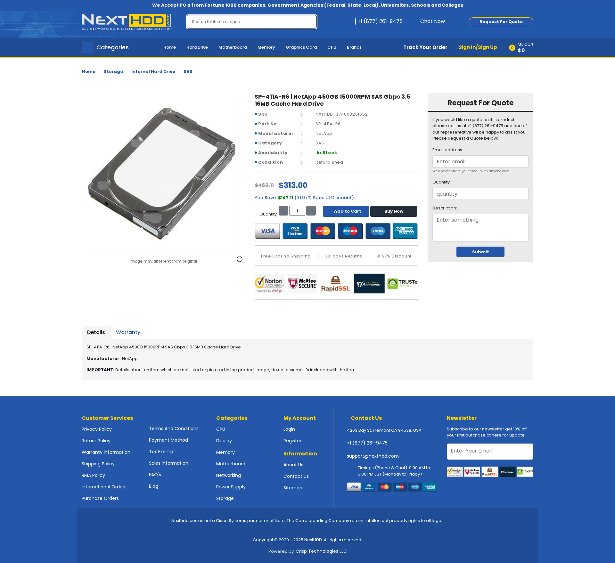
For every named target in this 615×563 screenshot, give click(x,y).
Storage (113, 72)
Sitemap (292, 488)
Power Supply (231, 487)
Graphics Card (301, 47)
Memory (266, 47)
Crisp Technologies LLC (321, 551)
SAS (188, 72)
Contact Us (296, 476)
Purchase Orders (100, 498)
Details (96, 332)
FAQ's (155, 474)
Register (292, 440)
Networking (228, 475)
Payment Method (168, 440)
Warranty (128, 332)
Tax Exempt (162, 451)
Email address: (447, 150)
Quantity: (441, 182)
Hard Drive (197, 47)
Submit (480, 252)
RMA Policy (93, 475)
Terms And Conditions (174, 428)
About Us (293, 464)
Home (169, 47)
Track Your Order (425, 47)
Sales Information (168, 463)
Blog (153, 486)
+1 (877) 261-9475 (367, 443)
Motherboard (232, 47)
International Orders (104, 487)
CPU (331, 47)
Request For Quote (501, 22)
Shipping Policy (98, 464)
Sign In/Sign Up (478, 47)
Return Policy (96, 440)
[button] (523, 47)
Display (224, 440)
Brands (354, 47)
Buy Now (393, 211)
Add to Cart (347, 211)
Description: (444, 208)
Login (289, 429)
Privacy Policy (97, 429)
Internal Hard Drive (153, 72)
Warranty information (106, 452)
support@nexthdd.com (373, 456)
